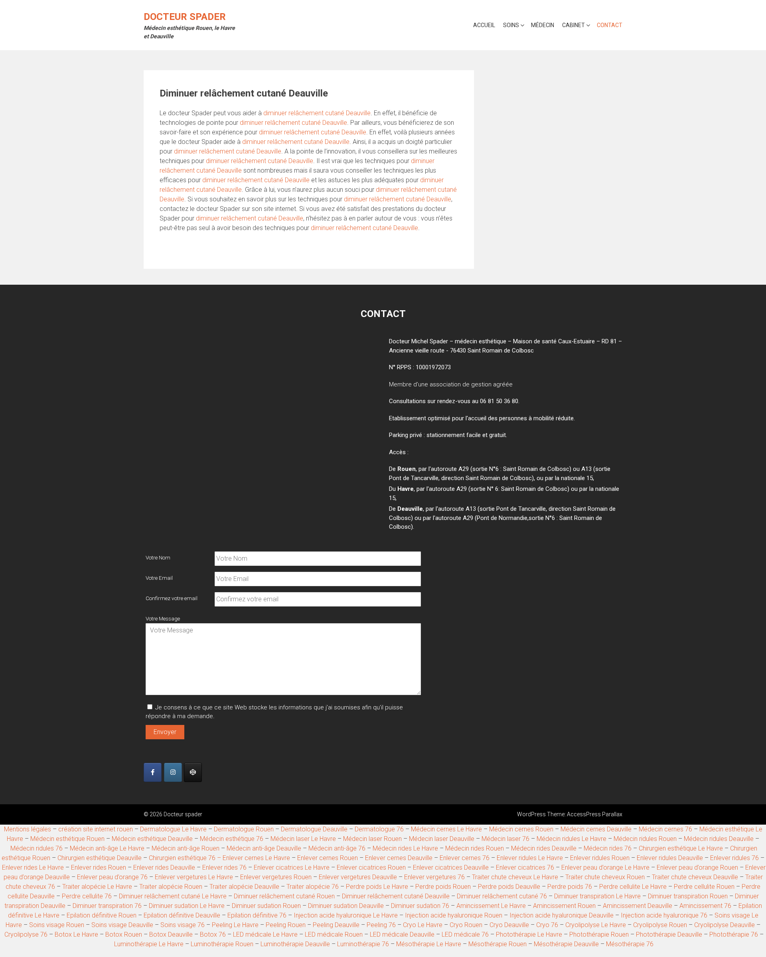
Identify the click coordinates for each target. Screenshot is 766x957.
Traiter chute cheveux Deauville (696, 877)
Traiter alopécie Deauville (244, 886)
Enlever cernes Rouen (327, 858)
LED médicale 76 (465, 934)
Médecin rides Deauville (543, 848)
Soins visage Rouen (56, 925)
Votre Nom (158, 557)
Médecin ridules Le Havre (571, 839)
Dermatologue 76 (379, 829)
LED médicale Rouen (334, 934)
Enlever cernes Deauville (398, 858)
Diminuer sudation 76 (421, 906)
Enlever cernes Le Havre (256, 858)
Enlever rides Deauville (164, 867)
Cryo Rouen (466, 925)
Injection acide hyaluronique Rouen (453, 915)
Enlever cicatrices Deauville (451, 867)
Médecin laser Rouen (372, 839)
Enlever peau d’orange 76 (112, 877)
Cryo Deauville (509, 925)
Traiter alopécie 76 (312, 886)
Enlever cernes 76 (465, 858)
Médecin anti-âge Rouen (185, 848)
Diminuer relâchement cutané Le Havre (173, 896)
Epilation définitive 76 (256, 915)
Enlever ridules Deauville (670, 858)
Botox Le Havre (76, 934)
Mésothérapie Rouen (497, 944)
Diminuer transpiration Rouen (688, 896)
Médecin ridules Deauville (719, 839)
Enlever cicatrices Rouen (371, 867)
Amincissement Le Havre (491, 906)
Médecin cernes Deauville (596, 829)
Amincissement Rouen (564, 906)
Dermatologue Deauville (314, 829)
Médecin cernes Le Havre (446, 829)
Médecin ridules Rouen (645, 839)
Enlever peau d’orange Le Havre (605, 867)
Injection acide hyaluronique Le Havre (346, 915)
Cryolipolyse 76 (25, 934)
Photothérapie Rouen (599, 934)
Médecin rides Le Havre (405, 848)
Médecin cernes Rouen (521, 829)
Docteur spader (185, 16)
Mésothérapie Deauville (566, 944)
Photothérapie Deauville (669, 934)
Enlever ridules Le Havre (530, 858)
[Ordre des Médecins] (193, 772)
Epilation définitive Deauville (182, 915)
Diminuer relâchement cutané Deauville (396, 896)
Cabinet (573, 25)
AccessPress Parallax (594, 814)
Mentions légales (27, 829)
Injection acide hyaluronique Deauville (561, 915)
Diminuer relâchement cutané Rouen (284, 896)
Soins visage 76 (182, 925)
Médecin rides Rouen (474, 848)
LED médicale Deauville (402, 934)
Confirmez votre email (171, 598)
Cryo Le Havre (422, 925)
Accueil (484, 25)
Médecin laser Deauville (441, 839)
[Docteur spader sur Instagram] (173, 772)
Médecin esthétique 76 (231, 839)
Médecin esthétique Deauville (152, 839)
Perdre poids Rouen (443, 886)
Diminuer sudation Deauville (346, 906)
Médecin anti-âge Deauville (264, 848)
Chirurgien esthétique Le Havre (681, 848)
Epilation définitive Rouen (101, 915)
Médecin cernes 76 (665, 829)
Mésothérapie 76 (629, 944)
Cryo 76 (547, 925)
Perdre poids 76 (569, 886)
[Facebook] (153, 772)
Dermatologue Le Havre (173, 829)
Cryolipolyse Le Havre (595, 925)
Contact (609, 25)
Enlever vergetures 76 (434, 877)
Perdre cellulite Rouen (704, 886)
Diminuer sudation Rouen (266, 906)
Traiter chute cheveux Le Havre (515, 877)
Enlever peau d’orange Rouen (697, 867)
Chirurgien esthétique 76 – (186, 858)
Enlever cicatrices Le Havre (292, 867)
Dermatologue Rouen (244, 829)
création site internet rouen (95, 829)
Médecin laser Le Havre (303, 839)
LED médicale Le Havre (265, 934)
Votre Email (159, 578)
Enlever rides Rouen (98, 867)
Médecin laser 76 (505, 839)
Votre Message (163, 618)
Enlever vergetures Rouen (276, 877)
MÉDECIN (542, 25)
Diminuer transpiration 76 (107, 906)
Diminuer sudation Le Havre (187, 906)
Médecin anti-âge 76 (336, 848)
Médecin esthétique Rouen (67, 839)
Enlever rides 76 (224, 867)
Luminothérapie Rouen (222, 944)
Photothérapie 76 (733, 934)
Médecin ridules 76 (36, 848)
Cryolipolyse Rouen (660, 925)
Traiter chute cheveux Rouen (605, 877)
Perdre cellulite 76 (87, 896)
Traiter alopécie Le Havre (97, 886)
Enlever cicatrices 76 (526, 867)
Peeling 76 (381, 925)
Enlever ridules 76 (734, 858)
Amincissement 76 (705, 906)
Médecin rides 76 (608, 848)
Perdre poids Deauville (509, 886)
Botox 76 (213, 934)
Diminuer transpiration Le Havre (597, 896)
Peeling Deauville (336, 925)
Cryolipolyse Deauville (724, 925)
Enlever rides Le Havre (33, 867)
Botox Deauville (171, 934)
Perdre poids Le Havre (377, 886)
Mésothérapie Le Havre (428, 944)
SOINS (511, 25)
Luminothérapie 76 (363, 944)
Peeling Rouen (286, 925)
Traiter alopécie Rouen (170, 886)
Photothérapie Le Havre (529, 934)
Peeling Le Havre (235, 925)
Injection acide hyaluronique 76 (664, 915)
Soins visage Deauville (122, 925)
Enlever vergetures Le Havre (194, 877)
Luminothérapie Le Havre (149, 944)
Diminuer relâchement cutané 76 (502, 896)
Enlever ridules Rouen (600, 858)
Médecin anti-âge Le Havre (107, 848)
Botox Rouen (123, 934)
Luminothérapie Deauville (295, 944)
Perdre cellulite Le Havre (633, 886)
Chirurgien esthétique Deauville (99, 858)
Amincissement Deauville (637, 906)
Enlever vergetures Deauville (358, 877)
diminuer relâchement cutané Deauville (317, 113)
